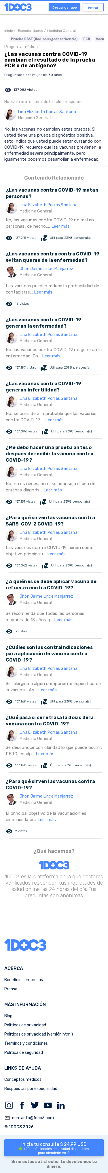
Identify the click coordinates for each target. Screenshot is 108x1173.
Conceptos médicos (22, 1079)
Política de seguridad (23, 1052)
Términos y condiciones (26, 1043)
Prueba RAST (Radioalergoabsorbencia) (44, 38)
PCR (86, 38)
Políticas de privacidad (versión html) (38, 1034)
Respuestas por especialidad (30, 1088)
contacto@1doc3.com (29, 1118)
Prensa (10, 989)
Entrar (93, 8)
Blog (8, 1015)
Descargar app (64, 7)
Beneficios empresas (23, 979)
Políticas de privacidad (25, 1025)
